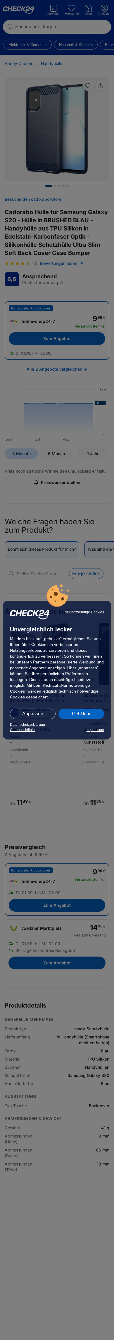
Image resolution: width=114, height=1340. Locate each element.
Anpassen (32, 713)
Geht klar (81, 713)
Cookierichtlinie (22, 730)
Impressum (95, 730)
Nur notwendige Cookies (84, 612)
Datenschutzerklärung (27, 725)
